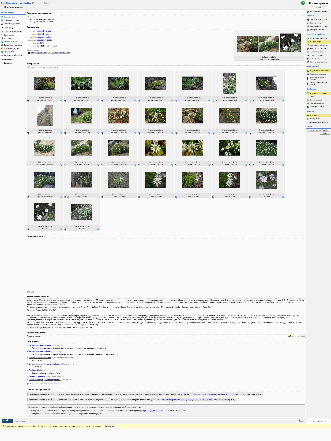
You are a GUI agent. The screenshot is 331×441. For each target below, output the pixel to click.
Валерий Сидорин (81, 197)
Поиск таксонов (315, 23)
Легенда (30, 291)
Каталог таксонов (316, 55)
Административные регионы (317, 78)
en (303, 3)
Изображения (9, 38)
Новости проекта (316, 100)
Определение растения (318, 20)
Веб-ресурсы (9, 52)
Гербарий (33, 370)
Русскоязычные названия (13, 32)
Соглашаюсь (110, 426)
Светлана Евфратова (82, 132)
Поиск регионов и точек (318, 26)
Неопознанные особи (318, 48)
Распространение (37, 376)
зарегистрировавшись (152, 410)
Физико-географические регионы (318, 83)
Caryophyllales (44, 37)
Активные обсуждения (318, 93)
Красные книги (315, 59)
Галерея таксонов (316, 52)
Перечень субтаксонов (12, 24)
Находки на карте (10, 42)
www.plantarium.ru (318, 421)
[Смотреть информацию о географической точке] (61, 100)
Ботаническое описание (13, 45)
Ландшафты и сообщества (319, 71)
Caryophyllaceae (44, 40)
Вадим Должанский (230, 100)
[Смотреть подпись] (28, 101)
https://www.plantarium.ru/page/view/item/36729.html (212, 394)
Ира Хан (267, 197)
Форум (312, 97)
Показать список (33, 336)
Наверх (301, 421)
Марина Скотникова (44, 100)
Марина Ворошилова (119, 132)
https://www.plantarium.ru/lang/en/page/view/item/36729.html (187, 399)
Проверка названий (317, 30)
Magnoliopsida (44, 34)
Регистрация (314, 119)
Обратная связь (19, 421)
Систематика (9, 35)
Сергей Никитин (119, 197)
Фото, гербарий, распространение (45, 380)
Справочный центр (317, 103)
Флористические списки (318, 62)
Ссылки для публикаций (13, 55)
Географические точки (318, 74)
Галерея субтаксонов (11, 20)
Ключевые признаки (11, 48)
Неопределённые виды (318, 45)
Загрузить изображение (318, 38)
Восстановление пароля (319, 122)
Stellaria (40, 43)
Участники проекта (317, 107)
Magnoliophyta (44, 31)
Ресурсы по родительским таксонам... (46, 384)
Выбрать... (8, 63)
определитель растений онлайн (318, 4)
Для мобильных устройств (319, 12)
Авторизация (314, 115)
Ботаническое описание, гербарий (45, 364)
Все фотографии (316, 42)
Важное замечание (297, 336)
